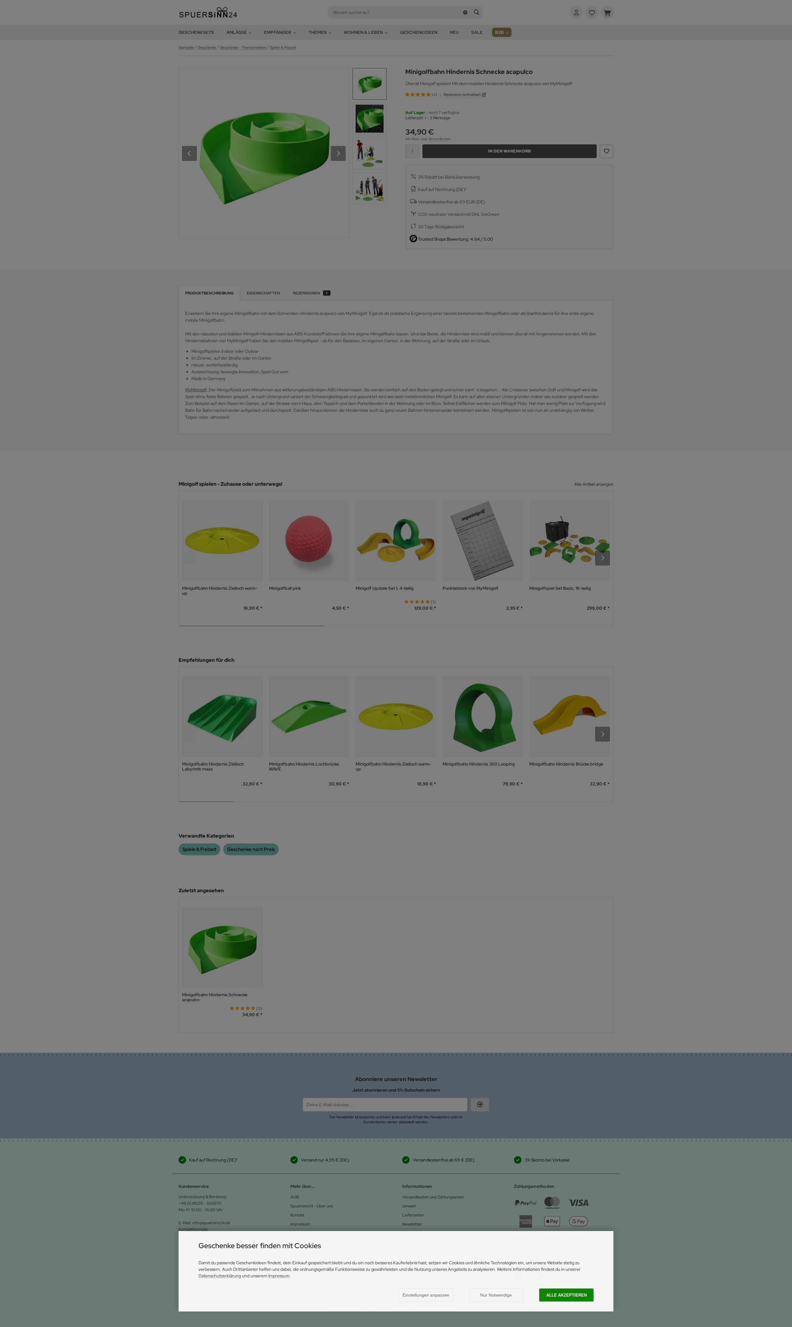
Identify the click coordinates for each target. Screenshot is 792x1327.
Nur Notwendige (496, 1295)
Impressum (278, 1276)
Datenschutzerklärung (219, 1276)
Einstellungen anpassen (426, 1295)
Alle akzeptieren (566, 1295)
